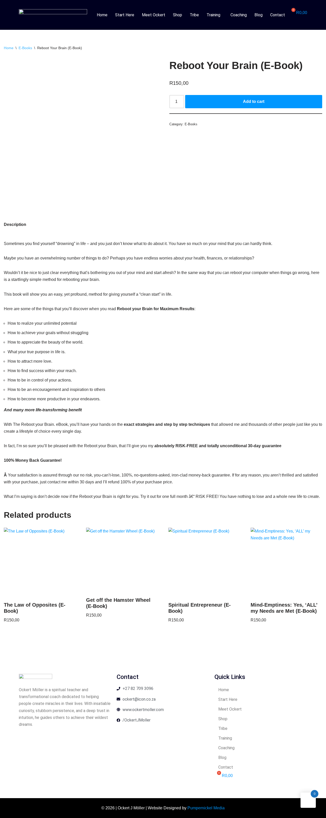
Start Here (124, 14)
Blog (258, 14)
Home (102, 14)
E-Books (25, 48)
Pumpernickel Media (206, 808)
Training (213, 14)
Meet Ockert (153, 14)
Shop (177, 14)
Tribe (194, 14)
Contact (277, 14)
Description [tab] (15, 224)
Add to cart (253, 101)
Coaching (238, 14)
